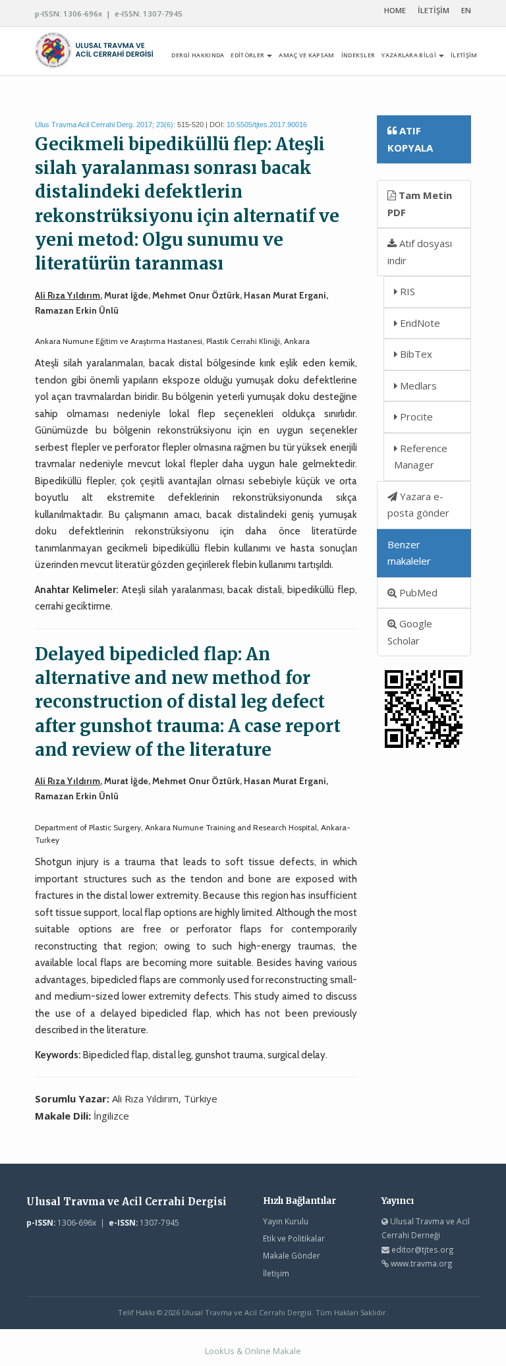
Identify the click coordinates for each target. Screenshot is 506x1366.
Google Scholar (409, 632)
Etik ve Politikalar (294, 1238)
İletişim (276, 1273)
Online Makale (272, 1351)
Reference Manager (420, 456)
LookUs (220, 1351)
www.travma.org (422, 1263)
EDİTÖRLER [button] (248, 55)
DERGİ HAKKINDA (197, 55)
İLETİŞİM (433, 10)
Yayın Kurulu (285, 1221)
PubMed (417, 592)
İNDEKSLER (358, 55)
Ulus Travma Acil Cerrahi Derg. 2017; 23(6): (105, 124)
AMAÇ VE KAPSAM (306, 55)
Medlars (417, 385)
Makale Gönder (291, 1255)
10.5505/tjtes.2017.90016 (267, 124)
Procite (415, 416)
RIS (406, 291)
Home (395, 10)
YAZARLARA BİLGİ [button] (409, 55)
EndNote (418, 322)
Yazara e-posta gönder (418, 505)
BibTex (414, 353)
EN (466, 10)
